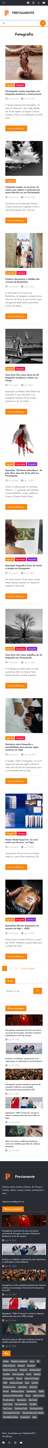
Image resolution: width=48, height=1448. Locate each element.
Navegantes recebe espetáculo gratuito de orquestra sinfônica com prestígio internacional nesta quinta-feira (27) (23, 1087)
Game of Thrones (32, 1378)
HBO (5, 1382)
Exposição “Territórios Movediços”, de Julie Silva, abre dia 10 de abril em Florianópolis (23, 473)
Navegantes (31, 1391)
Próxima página (28, 968)
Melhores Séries (17, 1391)
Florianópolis (8, 1378)
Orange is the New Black (13, 1395)
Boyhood (23, 1369)
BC (38, 1361)
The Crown (7, 1408)
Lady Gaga (22, 1387)
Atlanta (5, 1361)
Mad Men (33, 1387)
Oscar (28, 1395)
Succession (21, 1399)
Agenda (9, 85)
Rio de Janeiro (8, 1399)
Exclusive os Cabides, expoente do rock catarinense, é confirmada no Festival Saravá (23, 1060)
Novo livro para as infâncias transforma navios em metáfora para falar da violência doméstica (22, 1144)
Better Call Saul (9, 1365)
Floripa (19, 1378)
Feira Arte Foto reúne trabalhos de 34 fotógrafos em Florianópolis (23, 656)
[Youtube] (44, 3)
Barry (32, 1361)
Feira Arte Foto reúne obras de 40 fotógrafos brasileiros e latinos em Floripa (22, 378)
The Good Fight (21, 1408)
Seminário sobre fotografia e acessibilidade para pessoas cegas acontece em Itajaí (21, 747)
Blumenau (31, 1365)
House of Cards (16, 1382)
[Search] (37, 991)
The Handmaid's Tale (11, 1412)
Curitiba (6, 1374)
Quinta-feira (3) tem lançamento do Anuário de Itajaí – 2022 (22, 927)
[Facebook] (28, 3)
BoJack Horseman (10, 1369)
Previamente (23, 12)
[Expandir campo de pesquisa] (43, 23)
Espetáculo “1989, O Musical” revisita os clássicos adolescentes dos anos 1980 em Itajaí (22, 1115)
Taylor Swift (7, 1404)
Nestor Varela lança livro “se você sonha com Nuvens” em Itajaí (21, 841)
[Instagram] (33, 3)
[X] (38, 3)
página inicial (38, 1395)
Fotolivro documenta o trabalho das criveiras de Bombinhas (22, 280)
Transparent (25, 1417)
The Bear (33, 1404)
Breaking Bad (35, 1369)
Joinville (35, 1382)
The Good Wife (36, 1408)
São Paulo (33, 1399)
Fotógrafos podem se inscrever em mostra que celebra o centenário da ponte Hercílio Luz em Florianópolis (22, 190)
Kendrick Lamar (9, 1387)
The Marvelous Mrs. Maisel (32, 1412)
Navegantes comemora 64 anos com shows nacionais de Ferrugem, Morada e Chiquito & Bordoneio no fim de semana (23, 1033)
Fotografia (20, 85)
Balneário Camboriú (19, 1361)
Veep (34, 1417)
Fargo (28, 1374)
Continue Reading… (17, 128)
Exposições (20, 464)
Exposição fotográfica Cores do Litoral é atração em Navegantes (23, 567)
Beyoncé (21, 1365)
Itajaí (27, 1382)
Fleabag (37, 1374)
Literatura (21, 273)
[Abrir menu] (3, 2)
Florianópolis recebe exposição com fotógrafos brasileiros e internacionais (23, 92)
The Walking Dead (10, 1417)
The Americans (21, 1404)
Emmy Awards (18, 1374)
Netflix (41, 1391)
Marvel (5, 1391)
